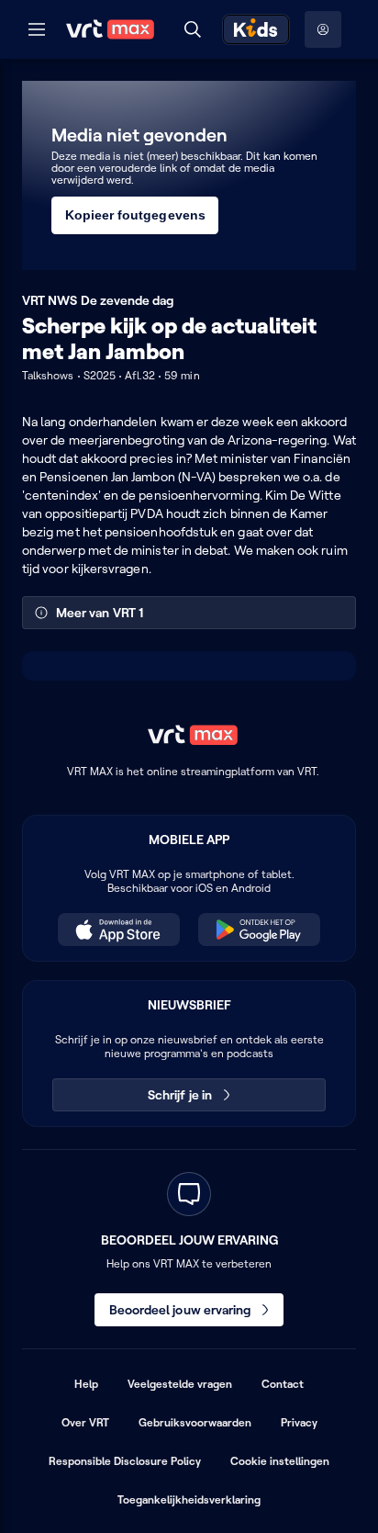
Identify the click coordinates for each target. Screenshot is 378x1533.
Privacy (299, 1422)
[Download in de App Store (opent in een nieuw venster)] (119, 929)
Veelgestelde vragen (180, 1384)
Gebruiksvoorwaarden (195, 1422)
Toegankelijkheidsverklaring (189, 1499)
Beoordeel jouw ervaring (180, 1309)
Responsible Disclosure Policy (125, 1461)
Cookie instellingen (279, 1461)
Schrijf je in (180, 1095)
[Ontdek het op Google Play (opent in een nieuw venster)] (259, 929)
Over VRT (85, 1422)
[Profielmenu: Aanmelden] (323, 29)
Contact (282, 1384)
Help (86, 1384)
